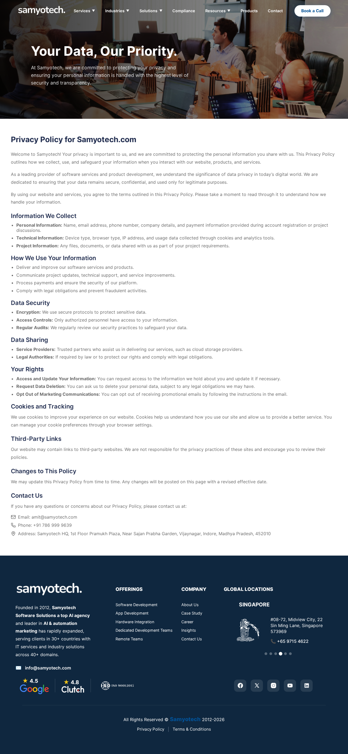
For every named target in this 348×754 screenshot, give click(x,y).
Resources (218, 10)
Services (84, 10)
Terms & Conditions (192, 729)
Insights (188, 630)
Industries (117, 10)
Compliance (183, 10)
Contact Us (191, 639)
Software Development (136, 605)
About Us (190, 605)
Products (249, 10)
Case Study (191, 613)
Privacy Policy (150, 729)
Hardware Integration (135, 622)
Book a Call (312, 10)
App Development (132, 613)
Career (187, 622)
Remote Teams (129, 639)
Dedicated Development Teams (144, 630)
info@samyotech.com (48, 667)
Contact (275, 10)
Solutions (150, 10)
